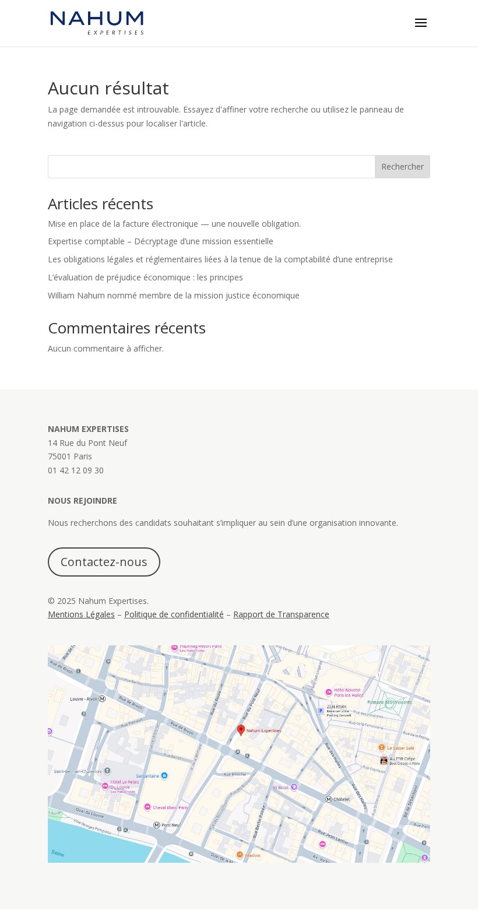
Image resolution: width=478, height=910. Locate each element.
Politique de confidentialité (174, 614)
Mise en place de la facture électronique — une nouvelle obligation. (174, 223)
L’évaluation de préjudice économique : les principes (146, 277)
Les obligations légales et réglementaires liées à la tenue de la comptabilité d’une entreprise (220, 259)
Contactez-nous (104, 562)
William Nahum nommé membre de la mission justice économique (174, 295)
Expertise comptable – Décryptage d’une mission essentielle (160, 241)
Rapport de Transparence (281, 614)
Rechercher (402, 166)
